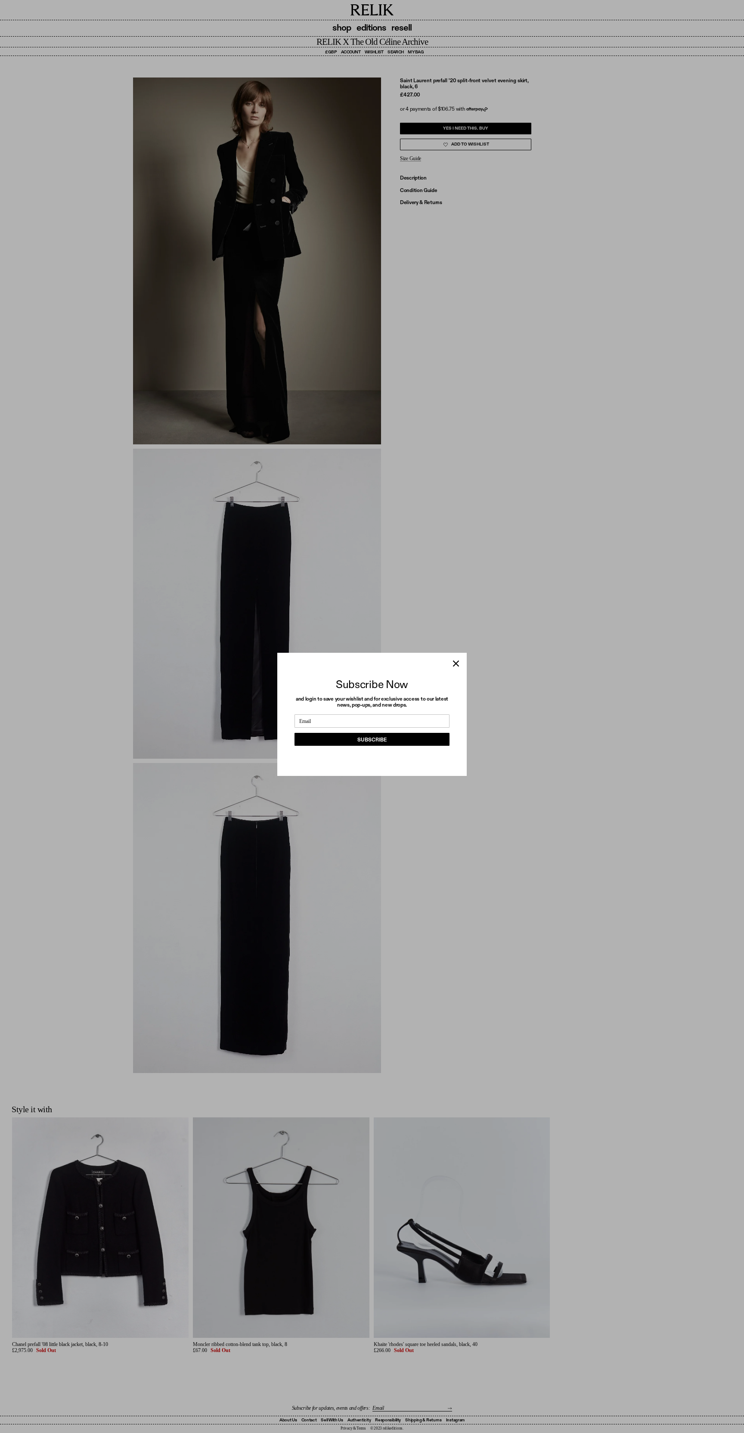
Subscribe (372, 739)
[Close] (455, 663)
